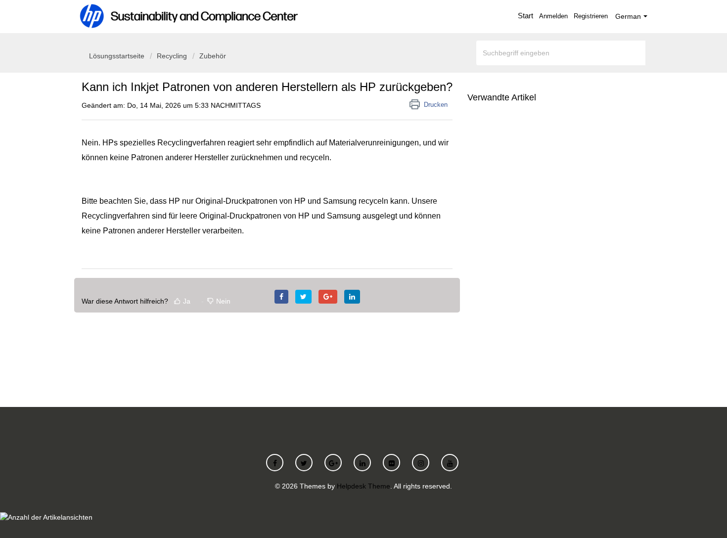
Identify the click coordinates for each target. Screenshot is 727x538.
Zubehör (212, 56)
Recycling (172, 56)
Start (525, 15)
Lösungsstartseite (117, 56)
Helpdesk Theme (363, 486)
